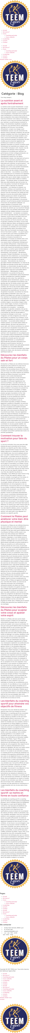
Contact (5, 42)
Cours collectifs (10, 37)
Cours (4, 33)
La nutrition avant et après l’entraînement (12, 102)
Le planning (6, 39)
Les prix (5, 40)
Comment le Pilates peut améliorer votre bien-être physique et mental (14, 519)
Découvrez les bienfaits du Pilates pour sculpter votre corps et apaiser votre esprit (14, 611)
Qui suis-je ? (6, 32)
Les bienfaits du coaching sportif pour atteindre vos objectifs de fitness (15, 703)
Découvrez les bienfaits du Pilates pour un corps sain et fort (14, 358)
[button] (15, 44)
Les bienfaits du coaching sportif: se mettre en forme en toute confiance (15, 793)
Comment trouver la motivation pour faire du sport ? (14, 438)
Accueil (5, 30)
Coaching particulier (11, 35)
